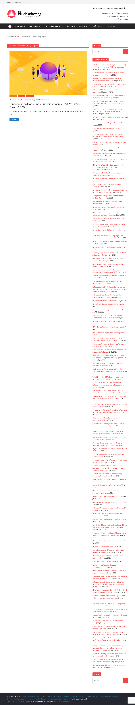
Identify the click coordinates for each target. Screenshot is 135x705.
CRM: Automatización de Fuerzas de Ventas (107, 128)
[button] (24, 26)
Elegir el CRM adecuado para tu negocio (106, 321)
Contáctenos (96, 26)
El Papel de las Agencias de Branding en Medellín (108, 327)
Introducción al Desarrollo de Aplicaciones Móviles (109, 502)
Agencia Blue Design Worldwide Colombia (36, 100)
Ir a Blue (111, 26)
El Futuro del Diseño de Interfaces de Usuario (107, 541)
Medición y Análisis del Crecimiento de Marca (107, 178)
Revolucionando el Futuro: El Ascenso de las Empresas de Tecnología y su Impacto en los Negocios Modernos (107, 468)
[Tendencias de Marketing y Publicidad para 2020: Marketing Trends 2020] (48, 73)
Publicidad (33, 26)
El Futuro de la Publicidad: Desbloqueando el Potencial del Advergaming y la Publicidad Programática (107, 167)
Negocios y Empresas (52, 26)
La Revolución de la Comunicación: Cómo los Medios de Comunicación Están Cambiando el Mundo (108, 584)
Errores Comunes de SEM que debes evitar (106, 230)
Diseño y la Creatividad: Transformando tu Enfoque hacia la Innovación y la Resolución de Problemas (108, 385)
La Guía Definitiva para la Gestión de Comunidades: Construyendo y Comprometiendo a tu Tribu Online (109, 527)
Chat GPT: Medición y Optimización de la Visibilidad (110, 117)
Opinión (81, 26)
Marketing (18, 26)
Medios (70, 26)
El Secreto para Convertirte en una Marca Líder (108, 496)
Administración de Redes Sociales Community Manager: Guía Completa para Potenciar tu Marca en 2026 (109, 111)
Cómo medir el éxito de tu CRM (103, 561)
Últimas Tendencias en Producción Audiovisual (108, 519)
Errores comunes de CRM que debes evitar (106, 247)
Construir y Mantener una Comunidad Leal (106, 485)
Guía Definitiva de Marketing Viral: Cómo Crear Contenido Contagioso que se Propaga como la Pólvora (109, 357)
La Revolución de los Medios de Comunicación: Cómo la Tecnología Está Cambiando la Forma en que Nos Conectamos (109, 289)
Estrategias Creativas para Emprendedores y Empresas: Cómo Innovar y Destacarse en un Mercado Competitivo (107, 648)
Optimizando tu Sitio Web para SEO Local (106, 479)
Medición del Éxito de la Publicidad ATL (105, 301)
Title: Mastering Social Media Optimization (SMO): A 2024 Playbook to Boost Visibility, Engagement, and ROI (109, 67)
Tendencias (29, 96)
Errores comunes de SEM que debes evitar (106, 123)
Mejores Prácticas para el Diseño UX (104, 546)
